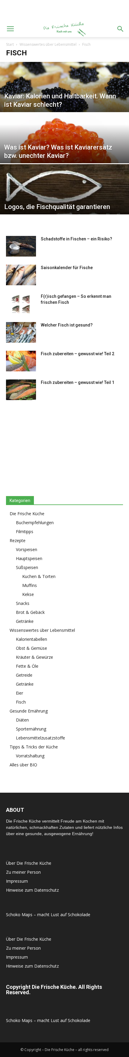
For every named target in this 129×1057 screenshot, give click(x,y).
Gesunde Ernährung (29, 711)
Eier (19, 693)
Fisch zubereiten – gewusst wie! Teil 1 (77, 382)
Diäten (22, 720)
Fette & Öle (27, 666)
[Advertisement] (64, 10)
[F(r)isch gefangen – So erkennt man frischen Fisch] (21, 303)
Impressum (17, 881)
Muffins (29, 585)
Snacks (22, 603)
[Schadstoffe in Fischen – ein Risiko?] (21, 246)
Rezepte (18, 540)
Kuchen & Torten (39, 576)
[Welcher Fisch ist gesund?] (21, 332)
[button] (120, 29)
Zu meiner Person (23, 872)
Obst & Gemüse (31, 648)
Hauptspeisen (29, 558)
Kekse (28, 594)
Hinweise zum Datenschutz (32, 890)
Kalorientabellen (31, 639)
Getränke (25, 621)
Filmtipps (24, 531)
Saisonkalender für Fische (67, 267)
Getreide (24, 675)
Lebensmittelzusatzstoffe (40, 738)
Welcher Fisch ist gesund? (67, 325)
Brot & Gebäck (30, 612)
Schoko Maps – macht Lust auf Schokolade (48, 914)
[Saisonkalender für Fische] (21, 275)
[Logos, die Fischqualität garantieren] (64, 204)
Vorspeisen (26, 549)
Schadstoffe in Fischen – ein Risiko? (76, 239)
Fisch (21, 702)
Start (10, 44)
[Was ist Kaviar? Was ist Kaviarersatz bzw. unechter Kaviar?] (64, 153)
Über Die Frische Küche (28, 863)
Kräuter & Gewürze (34, 657)
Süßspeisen (27, 567)
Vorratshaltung (30, 756)
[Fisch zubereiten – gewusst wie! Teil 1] (21, 389)
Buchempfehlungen (35, 522)
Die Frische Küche (27, 513)
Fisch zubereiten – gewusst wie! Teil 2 (77, 353)
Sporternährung (31, 729)
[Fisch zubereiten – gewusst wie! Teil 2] (21, 361)
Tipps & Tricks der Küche (34, 747)
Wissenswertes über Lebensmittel (48, 44)
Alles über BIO (23, 765)
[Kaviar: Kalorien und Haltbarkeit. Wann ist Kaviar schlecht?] (64, 101)
